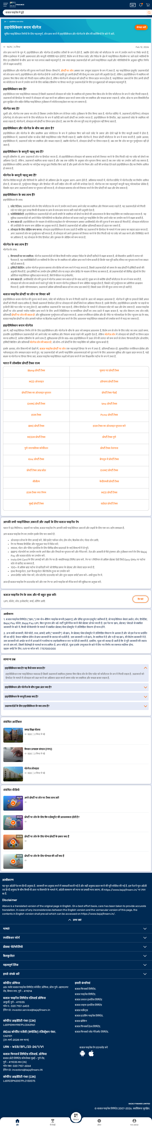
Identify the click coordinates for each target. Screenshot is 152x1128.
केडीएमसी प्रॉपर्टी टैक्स (109, 481)
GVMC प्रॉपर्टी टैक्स (109, 470)
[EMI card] (133, 5)
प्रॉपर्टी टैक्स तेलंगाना (109, 448)
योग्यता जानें (141, 27)
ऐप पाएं (140, 599)
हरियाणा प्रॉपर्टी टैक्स (109, 381)
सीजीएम (36, 481)
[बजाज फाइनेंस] (17, 4)
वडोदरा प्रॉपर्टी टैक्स (109, 503)
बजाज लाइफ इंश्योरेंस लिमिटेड (88, 1005)
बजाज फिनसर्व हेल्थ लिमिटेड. (88, 1026)
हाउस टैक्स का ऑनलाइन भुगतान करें (109, 426)
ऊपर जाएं (77, 920)
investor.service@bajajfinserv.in (31, 1010)
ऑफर (99, 1125)
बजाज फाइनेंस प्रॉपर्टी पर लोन (53, 348)
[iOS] (91, 1053)
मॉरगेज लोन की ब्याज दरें (41, 342)
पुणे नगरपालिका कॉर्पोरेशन (36, 448)
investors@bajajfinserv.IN (27, 1069)
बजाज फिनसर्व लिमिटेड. (85, 988)
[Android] (82, 1053)
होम (17, 1125)
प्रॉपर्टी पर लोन (67, 70)
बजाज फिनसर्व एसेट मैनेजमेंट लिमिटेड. (92, 1031)
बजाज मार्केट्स (81, 1010)
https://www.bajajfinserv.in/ (121, 889)
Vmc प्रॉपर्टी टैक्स (109, 403)
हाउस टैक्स (36, 414)
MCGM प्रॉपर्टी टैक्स (36, 437)
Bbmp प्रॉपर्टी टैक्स (36, 370)
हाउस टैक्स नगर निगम (36, 492)
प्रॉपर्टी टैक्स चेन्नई (109, 392)
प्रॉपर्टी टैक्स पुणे (109, 437)
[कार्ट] (148, 5)
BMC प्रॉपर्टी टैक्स (36, 426)
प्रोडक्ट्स (76, 1120)
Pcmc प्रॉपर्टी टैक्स (109, 414)
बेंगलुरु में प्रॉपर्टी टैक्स (109, 459)
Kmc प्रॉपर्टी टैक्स (36, 459)
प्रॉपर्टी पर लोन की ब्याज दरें (23, 314)
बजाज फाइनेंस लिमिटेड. (85, 994)
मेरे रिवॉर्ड (53, 1125)
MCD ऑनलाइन (36, 381)
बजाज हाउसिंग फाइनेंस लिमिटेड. (89, 1015)
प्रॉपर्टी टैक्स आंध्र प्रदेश (36, 470)
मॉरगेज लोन (110, 334)
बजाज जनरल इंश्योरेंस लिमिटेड (88, 999)
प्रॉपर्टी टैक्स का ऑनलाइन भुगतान (36, 392)
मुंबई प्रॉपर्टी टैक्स (36, 503)
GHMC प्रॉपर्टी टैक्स (36, 403)
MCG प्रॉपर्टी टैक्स (109, 492)
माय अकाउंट (134, 1125)
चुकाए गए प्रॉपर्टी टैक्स (109, 370)
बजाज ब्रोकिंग (81, 1021)
